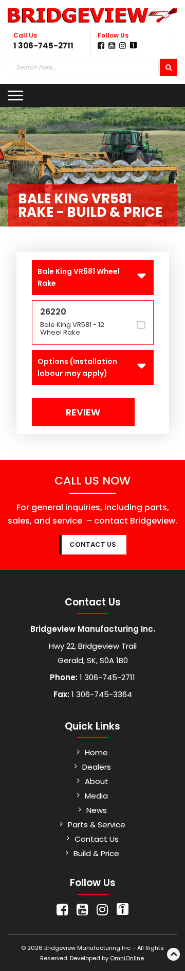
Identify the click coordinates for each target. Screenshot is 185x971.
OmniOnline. (127, 958)
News (96, 810)
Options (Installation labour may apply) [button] (77, 367)
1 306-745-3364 (100, 694)
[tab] (93, 277)
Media (96, 795)
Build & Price (96, 853)
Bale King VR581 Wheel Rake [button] (79, 277)
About (96, 781)
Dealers (96, 766)
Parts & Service (96, 824)
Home (96, 752)
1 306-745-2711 (43, 45)
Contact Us (97, 839)
